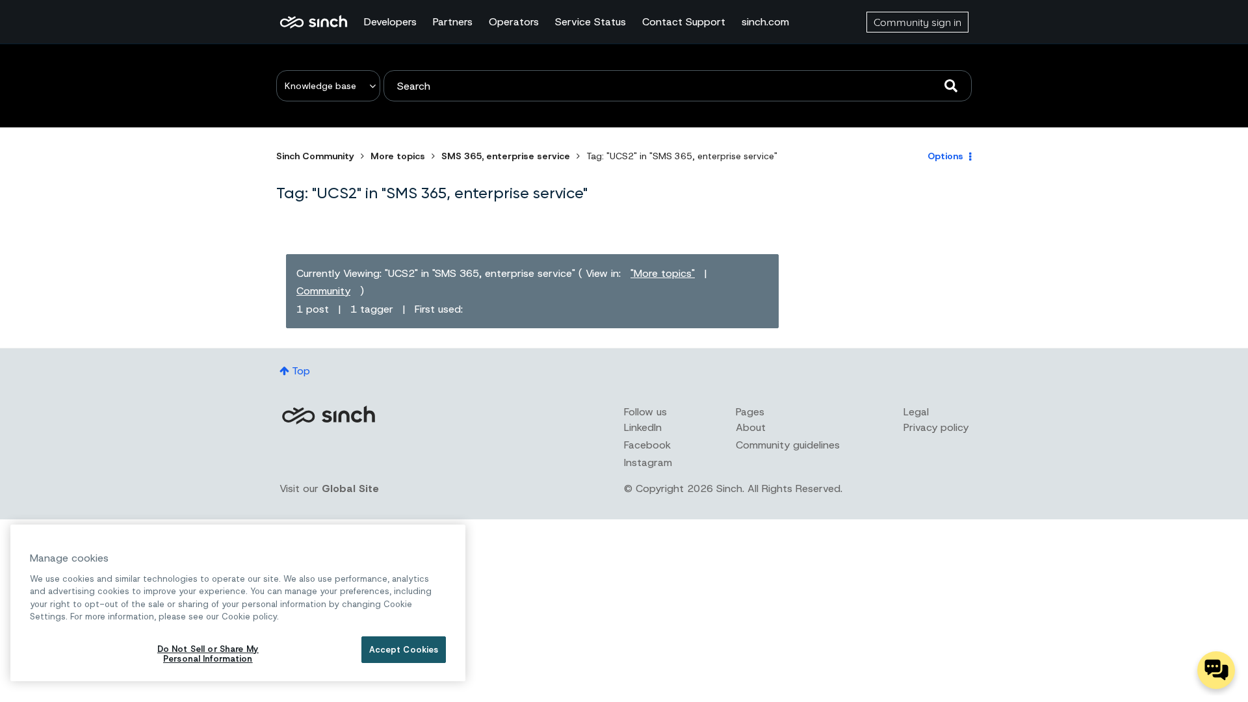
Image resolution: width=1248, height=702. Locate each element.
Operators (514, 22)
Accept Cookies (404, 649)
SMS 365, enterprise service (505, 156)
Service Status (590, 22)
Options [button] (945, 156)
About (751, 427)
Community (323, 291)
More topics (397, 156)
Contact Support (683, 22)
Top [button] (301, 371)
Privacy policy (936, 427)
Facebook (647, 445)
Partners (453, 22)
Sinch (328, 415)
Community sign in (917, 22)
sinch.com (765, 22)
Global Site (350, 488)
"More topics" (662, 273)
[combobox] (678, 85)
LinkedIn (643, 427)
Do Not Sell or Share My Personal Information (208, 654)
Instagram (648, 462)
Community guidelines (788, 445)
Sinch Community (314, 22)
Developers (390, 22)
